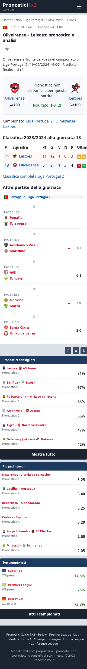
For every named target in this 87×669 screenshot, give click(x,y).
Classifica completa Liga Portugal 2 (33, 176)
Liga (76, 634)
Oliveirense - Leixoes (62, 20)
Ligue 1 (26, 639)
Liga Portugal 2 (34, 20)
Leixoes (75, 98)
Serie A (42, 634)
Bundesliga (11, 639)
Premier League (60, 634)
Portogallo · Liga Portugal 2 (30, 197)
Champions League (47, 639)
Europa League (73, 639)
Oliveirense (15, 98)
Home (7, 20)
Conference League (44, 643)
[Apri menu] (79, 6)
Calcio (18, 20)
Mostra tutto (43, 454)
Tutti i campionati (43, 614)
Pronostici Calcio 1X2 (20, 634)
